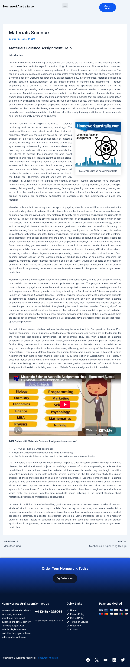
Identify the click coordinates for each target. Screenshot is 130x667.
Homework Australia (47, 657)
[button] (65, 5)
